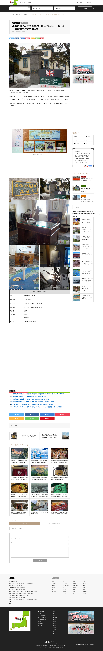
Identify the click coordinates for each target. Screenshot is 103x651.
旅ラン (84, 585)
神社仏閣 (74, 583)
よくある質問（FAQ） (42, 615)
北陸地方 (54, 615)
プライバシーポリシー (42, 617)
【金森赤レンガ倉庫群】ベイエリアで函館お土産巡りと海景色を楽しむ (30, 399)
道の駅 (53, 587)
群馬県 (32, 591)
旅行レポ (54, 589)
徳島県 (17, 597)
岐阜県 (17, 589)
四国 (10, 597)
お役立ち (85, 591)
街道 (53, 581)
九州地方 (54, 629)
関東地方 (54, 621)
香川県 (20, 597)
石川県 (13, 585)
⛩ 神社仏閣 (76, 140)
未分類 (84, 593)
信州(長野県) (22, 587)
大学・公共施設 (66, 585)
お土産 (74, 591)
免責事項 (39, 621)
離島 (10, 603)
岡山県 (17, 595)
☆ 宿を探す (87, 136)
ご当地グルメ (65, 583)
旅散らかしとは (90, 2)
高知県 (24, 597)
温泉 (63, 581)
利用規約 (39, 613)
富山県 (17, 585)
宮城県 (27, 583)
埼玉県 (21, 591)
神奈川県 (17, 591)
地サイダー (54, 583)
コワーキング (65, 593)
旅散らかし (51, 642)
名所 (63, 587)
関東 (10, 591)
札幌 (16, 581)
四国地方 (54, 627)
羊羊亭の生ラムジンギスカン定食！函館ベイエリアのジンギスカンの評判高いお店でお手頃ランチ (37, 407)
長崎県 (27, 599)
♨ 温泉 (75, 136)
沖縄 (10, 601)
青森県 (13, 583)
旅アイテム (65, 589)
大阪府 (20, 593)
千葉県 (25, 591)
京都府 (13, 593)
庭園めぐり (54, 585)
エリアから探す (79, 2)
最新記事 (78, 207)
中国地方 (54, 625)
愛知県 (20, 589)
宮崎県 (31, 599)
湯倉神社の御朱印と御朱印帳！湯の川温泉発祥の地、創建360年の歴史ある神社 (32, 404)
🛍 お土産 (86, 143)
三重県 (24, 589)
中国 (10, 595)
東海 (10, 589)
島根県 (24, 595)
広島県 (13, 595)
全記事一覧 (40, 625)
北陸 (10, 585)
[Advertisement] (39, 118)
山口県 (27, 595)
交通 (74, 589)
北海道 (18, 22)
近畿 (10, 593)
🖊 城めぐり (86, 140)
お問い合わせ (40, 623)
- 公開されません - (15, 538)
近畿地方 (54, 623)
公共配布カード (55, 591)
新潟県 (14, 587)
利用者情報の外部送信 (42, 619)
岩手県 (17, 583)
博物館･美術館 (24, 22)
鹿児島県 (35, 599)
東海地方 (54, 619)
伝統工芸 (64, 591)
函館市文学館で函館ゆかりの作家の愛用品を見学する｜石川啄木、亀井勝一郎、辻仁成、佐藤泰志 (37, 394)
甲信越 (10, 587)
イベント (54, 593)
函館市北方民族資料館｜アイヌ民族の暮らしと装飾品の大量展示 (28, 396)
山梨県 (18, 587)
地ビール (85, 581)
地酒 (74, 581)
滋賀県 (28, 593)
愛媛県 (13, 597)
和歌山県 (24, 593)
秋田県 (20, 583)
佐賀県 (17, 599)
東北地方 (54, 613)
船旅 (84, 589)
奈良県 (17, 593)
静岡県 (13, 589)
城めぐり (85, 583)
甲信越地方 (55, 617)
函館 (14, 22)
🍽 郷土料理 (76, 143)
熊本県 (24, 599)
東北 (10, 583)
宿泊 (84, 587)
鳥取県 (20, 595)
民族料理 (74, 587)
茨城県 (35, 591)
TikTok (74, 593)
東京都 (13, 591)
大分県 (20, 599)
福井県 (20, 585)
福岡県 (13, 599)
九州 (10, 599)
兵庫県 (32, 593)
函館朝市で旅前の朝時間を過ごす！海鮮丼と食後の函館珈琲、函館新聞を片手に (32, 401)
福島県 (31, 583)
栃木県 (28, 591)
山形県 (24, 583)
